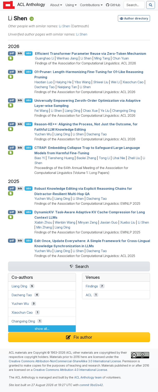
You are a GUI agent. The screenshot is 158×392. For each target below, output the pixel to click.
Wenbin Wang (65, 222)
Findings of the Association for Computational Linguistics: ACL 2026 (85, 63)
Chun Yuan (121, 58)
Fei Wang (41, 111)
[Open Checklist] (10, 58)
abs (28, 53)
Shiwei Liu (100, 82)
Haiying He (63, 82)
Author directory (136, 18)
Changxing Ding (124, 111)
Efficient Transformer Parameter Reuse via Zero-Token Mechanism (90, 53)
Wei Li (115, 82)
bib (20, 53)
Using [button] (69, 5)
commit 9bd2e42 (91, 385)
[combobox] (134, 5)
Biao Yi (39, 158)
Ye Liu (104, 111)
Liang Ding (72, 111)
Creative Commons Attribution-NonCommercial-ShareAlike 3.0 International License (65, 361)
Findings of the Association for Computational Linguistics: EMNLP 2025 (87, 203)
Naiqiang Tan (67, 87)
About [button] (54, 5)
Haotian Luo (43, 82)
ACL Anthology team (88, 377)
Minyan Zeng (87, 222)
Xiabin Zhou (43, 222)
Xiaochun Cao (133, 82)
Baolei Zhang (86, 158)
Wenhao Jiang (67, 58)
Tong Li (104, 158)
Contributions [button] (90, 5)
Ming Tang (102, 58)
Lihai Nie (119, 158)
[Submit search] (150, 5)
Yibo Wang (82, 82)
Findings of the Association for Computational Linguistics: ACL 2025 (84, 256)
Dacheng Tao (44, 87)
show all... (42, 329)
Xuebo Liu (127, 222)
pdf (12, 53)
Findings (92, 286)
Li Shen (64, 26)
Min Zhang (44, 227)
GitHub (115, 5)
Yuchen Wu (43, 134)
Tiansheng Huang (61, 158)
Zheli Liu (134, 158)
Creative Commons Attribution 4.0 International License (70, 369)
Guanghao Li (44, 58)
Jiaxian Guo (108, 222)
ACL (89, 295)
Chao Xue (90, 111)
